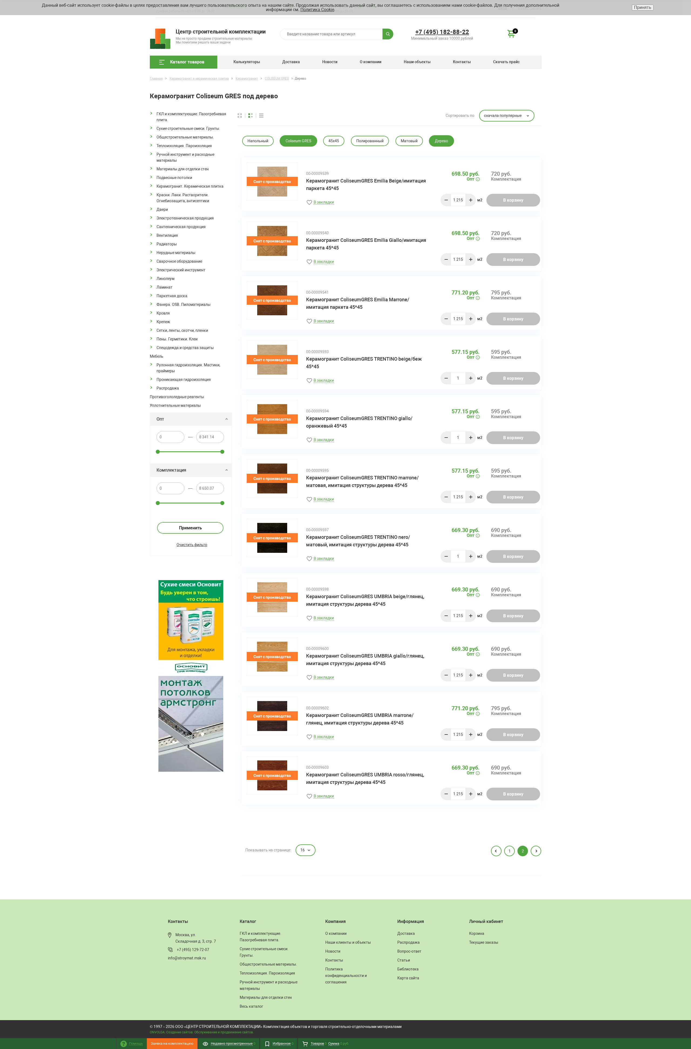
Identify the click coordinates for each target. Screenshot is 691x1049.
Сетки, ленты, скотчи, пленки (182, 330)
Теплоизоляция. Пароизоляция (184, 146)
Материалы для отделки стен (183, 169)
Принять (642, 7)
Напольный (258, 141)
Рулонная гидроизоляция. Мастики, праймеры (188, 368)
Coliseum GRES (298, 141)
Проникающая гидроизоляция (184, 379)
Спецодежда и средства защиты (185, 348)
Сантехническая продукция (181, 227)
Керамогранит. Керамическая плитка (190, 186)
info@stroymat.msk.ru (187, 958)
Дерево (441, 141)
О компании (370, 62)
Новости (329, 62)
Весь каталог (251, 1006)
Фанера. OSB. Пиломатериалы (184, 304)
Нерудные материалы (176, 253)
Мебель (156, 356)
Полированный (370, 141)
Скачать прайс (506, 62)
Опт (160, 419)
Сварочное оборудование (179, 261)
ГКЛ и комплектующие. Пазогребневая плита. (191, 117)
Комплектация (171, 470)
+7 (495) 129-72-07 (193, 950)
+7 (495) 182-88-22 (442, 32)
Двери (162, 209)
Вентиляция (167, 235)
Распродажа (168, 388)
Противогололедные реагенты (177, 397)
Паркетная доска (172, 296)
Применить (190, 527)
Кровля (163, 313)
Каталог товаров (187, 62)
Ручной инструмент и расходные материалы (185, 157)
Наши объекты (417, 62)
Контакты (462, 62)
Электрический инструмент (181, 270)
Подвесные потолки (174, 177)
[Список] (261, 115)
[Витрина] (243, 115)
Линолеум (165, 278)
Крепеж (163, 322)
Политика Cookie (317, 9)
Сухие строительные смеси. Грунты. (188, 128)
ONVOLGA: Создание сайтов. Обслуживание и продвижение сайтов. (202, 1032)
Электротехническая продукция (185, 218)
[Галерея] (253, 115)
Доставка (291, 62)
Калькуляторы (246, 62)
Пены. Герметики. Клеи (177, 339)
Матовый (409, 141)
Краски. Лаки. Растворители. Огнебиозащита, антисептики (183, 198)
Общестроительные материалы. (185, 137)
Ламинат (164, 287)
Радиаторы (167, 244)
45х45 (333, 141)
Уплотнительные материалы (175, 405)
